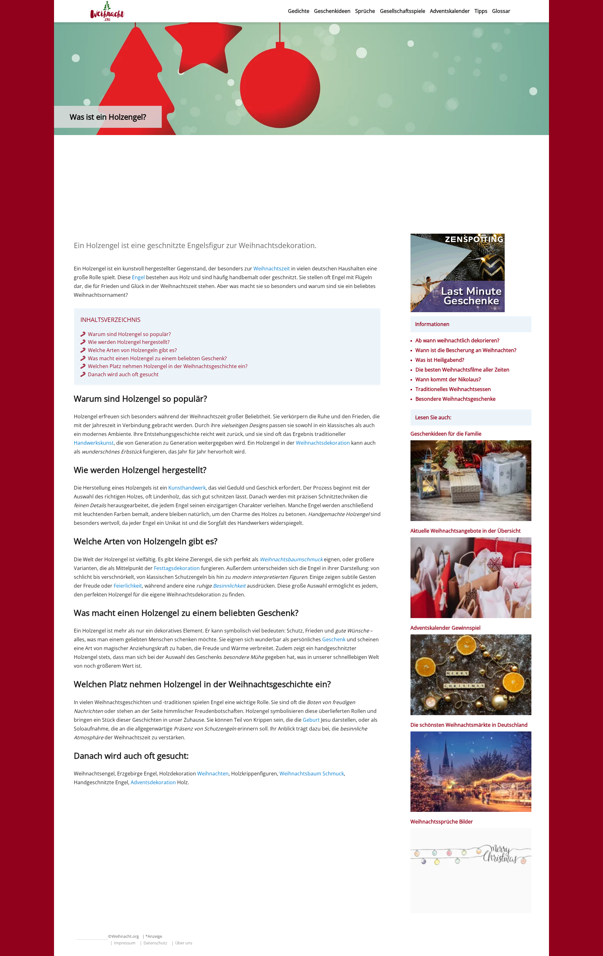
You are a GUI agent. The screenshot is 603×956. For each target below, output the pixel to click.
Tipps (481, 11)
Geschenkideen (332, 11)
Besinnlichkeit (229, 585)
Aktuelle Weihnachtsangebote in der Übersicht (465, 531)
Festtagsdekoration (177, 568)
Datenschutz (155, 943)
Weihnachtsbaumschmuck (291, 559)
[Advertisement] (301, 187)
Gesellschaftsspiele (402, 11)
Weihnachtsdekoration (323, 442)
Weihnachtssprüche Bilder (441, 821)
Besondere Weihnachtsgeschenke (456, 399)
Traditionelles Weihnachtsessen (453, 389)
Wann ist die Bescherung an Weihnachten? (466, 350)
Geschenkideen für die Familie (445, 434)
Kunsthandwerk (187, 487)
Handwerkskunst (94, 442)
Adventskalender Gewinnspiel (445, 628)
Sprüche (365, 11)
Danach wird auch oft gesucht (123, 374)
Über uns (183, 943)
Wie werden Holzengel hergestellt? (129, 342)
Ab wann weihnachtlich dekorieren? (457, 340)
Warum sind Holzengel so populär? (129, 334)
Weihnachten (213, 773)
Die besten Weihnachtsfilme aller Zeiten (462, 370)
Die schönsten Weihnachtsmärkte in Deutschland (469, 725)
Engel (138, 277)
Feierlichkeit (128, 585)
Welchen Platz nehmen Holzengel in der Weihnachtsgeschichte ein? (167, 366)
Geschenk (333, 639)
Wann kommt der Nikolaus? (448, 379)
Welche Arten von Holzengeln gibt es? (132, 350)
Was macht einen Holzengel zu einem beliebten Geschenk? (157, 358)
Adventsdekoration (153, 782)
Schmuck (333, 773)
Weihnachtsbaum (300, 773)
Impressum (124, 943)
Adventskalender (450, 11)
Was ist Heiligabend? (440, 360)
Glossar (501, 11)
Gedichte (298, 11)
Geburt (311, 719)
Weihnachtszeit (271, 268)
